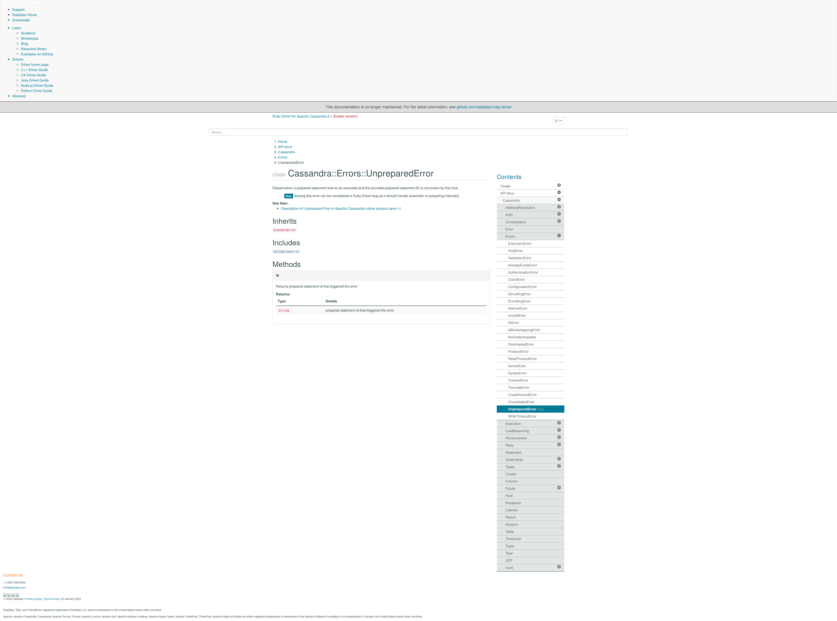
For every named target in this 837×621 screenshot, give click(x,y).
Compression (515, 221)
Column (511, 481)
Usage (505, 185)
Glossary (19, 95)
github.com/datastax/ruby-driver (484, 106)
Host (509, 495)
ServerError (517, 365)
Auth (509, 214)
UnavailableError (521, 401)
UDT (509, 560)
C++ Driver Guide (34, 69)
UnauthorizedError (522, 394)
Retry (509, 445)
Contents (509, 176)
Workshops (29, 38)
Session (511, 524)
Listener (511, 509)
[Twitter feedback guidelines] (14, 594)
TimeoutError (518, 380)
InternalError (517, 308)
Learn (16, 27)
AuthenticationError (523, 272)
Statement (513, 452)
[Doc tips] (9, 594)
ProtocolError (518, 351)
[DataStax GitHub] (17, 594)
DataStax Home (24, 14)
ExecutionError (519, 243)
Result (510, 517)
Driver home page (35, 64)
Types (510, 466)
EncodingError (519, 301)
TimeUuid (513, 538)
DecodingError (519, 293)
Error (509, 229)
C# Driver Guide (33, 74)
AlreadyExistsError (522, 265)
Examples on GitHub (37, 53)
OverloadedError (521, 344)
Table (509, 531)
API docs (285, 146)
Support (18, 9)
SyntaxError (517, 372)
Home (282, 141)
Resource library (33, 48)
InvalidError (517, 315)
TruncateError (518, 387)
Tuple (509, 545)
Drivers (17, 59)
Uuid (509, 567)
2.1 (557, 120)
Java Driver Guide (35, 80)
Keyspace (513, 502)
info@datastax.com (14, 587)
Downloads (21, 19)
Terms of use (51, 599)
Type (509, 553)
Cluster (511, 473)
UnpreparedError (526, 408)
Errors (282, 157)
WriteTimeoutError (522, 416)
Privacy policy (34, 599)
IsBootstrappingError (524, 329)
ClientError (516, 279)
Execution (513, 423)
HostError (515, 250)
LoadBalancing (517, 430)
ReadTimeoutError (522, 358)
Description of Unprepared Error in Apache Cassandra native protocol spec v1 (341, 208)
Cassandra (286, 151)
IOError (513, 322)
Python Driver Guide (36, 90)
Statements (514, 459)
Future (510, 488)
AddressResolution (520, 207)
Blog (24, 43)
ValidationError (286, 251)
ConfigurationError (522, 286)
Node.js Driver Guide (37, 85)
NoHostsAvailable (522, 337)
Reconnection (516, 437)
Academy (28, 33)
